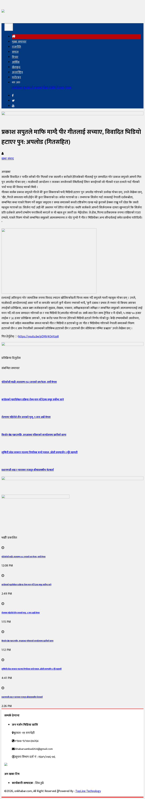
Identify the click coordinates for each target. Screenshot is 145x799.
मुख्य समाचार (19, 41)
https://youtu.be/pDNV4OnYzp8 (38, 336)
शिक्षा (45, 87)
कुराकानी (28, 87)
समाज (15, 51)
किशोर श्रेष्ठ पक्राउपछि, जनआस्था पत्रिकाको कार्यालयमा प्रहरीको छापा (34, 435)
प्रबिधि (52, 87)
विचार (15, 57)
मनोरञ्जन (16, 77)
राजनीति (16, 46)
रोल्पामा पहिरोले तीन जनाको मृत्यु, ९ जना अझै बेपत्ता (26, 417)
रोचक (68, 87)
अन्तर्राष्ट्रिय (17, 72)
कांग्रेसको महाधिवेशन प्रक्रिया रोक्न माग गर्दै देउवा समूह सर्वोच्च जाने (33, 400)
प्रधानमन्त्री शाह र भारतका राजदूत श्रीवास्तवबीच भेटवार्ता (28, 470)
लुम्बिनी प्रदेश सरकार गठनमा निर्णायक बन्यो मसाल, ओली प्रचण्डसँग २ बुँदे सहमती (40, 452)
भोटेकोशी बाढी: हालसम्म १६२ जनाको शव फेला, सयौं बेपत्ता (29, 382)
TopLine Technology (88, 791)
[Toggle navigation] (8, 27)
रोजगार (60, 87)
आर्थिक (16, 62)
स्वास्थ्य (38, 87)
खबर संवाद (8, 158)
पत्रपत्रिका (17, 87)
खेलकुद (16, 67)
